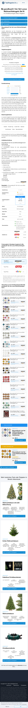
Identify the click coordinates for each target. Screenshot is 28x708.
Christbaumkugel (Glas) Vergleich (15, 13)
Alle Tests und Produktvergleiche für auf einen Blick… (14, 666)
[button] (14, 18)
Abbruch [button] (7, 706)
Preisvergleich (21, 40)
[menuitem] (14, 18)
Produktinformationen (16, 37)
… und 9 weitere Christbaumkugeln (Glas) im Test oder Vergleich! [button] (14, 74)
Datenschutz (24, 704)
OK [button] (20, 706)
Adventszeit (5, 500)
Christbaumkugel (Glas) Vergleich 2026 (13, 45)
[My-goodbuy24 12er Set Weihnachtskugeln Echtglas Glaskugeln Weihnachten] (6, 432)
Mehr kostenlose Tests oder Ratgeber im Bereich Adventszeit (14, 478)
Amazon (21, 249)
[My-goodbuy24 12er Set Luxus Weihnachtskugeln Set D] (6, 453)
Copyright (3, 683)
